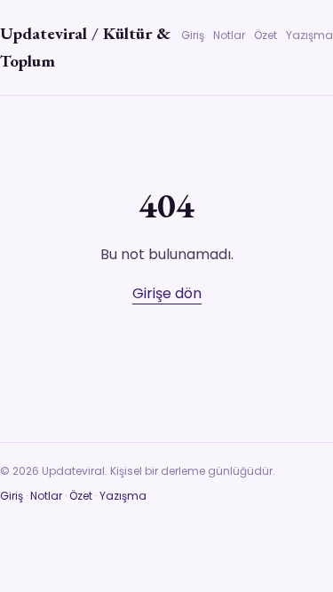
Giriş (192, 35)
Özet (265, 35)
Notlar (229, 35)
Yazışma (309, 35)
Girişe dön (167, 293)
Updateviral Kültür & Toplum (85, 47)
